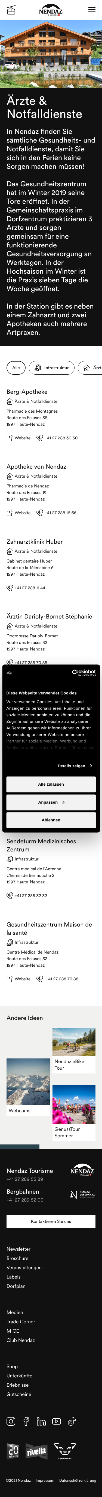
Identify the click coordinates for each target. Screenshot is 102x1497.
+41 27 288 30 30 (61, 438)
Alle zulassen (51, 784)
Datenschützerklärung (77, 1480)
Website (22, 438)
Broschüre (18, 1258)
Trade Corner (21, 1321)
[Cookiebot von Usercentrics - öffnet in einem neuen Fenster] (73, 673)
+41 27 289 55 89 (25, 1179)
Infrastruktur (56, 368)
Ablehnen (51, 820)
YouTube (56, 1421)
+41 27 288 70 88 (31, 662)
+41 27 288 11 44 (30, 588)
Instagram (11, 1421)
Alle (16, 368)
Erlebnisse (18, 1385)
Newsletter (18, 1249)
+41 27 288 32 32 (31, 895)
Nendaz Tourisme (82, 1170)
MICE (13, 1331)
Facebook (26, 1421)
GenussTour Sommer (67, 1132)
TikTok (71, 1421)
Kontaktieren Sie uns (51, 1221)
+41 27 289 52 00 (25, 1200)
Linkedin (41, 1421)
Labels (14, 1277)
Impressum (45, 1480)
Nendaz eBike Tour (69, 1064)
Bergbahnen (23, 1192)
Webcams (19, 1110)
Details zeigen (71, 766)
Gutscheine (19, 1394)
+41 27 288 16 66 (60, 513)
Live (11, 9)
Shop (12, 1366)
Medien (15, 1312)
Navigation (92, 10)
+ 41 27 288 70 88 (61, 979)
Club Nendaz (21, 1340)
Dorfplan (16, 1286)
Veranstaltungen (24, 1267)
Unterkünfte (19, 1375)
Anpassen (48, 802)
